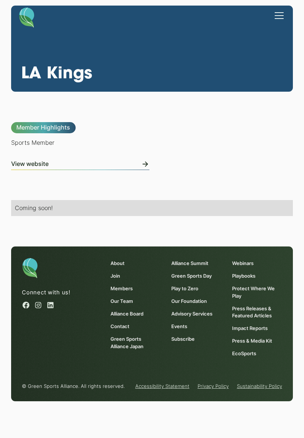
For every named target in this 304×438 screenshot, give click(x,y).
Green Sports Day (191, 276)
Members (121, 288)
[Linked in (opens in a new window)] (50, 305)
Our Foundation (189, 301)
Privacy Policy (213, 386)
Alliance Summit (189, 263)
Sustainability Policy (259, 386)
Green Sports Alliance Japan (126, 342)
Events (179, 326)
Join (115, 276)
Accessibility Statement (162, 386)
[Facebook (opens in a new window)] (26, 305)
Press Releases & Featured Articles (252, 312)
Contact (119, 326)
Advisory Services (191, 314)
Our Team (121, 301)
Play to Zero (184, 288)
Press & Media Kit (252, 341)
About (117, 263)
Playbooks (243, 276)
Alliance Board (126, 314)
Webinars (243, 263)
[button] (277, 15)
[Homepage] (27, 17)
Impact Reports (250, 328)
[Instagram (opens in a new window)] (38, 305)
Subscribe (183, 339)
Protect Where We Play (253, 292)
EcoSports (244, 353)
